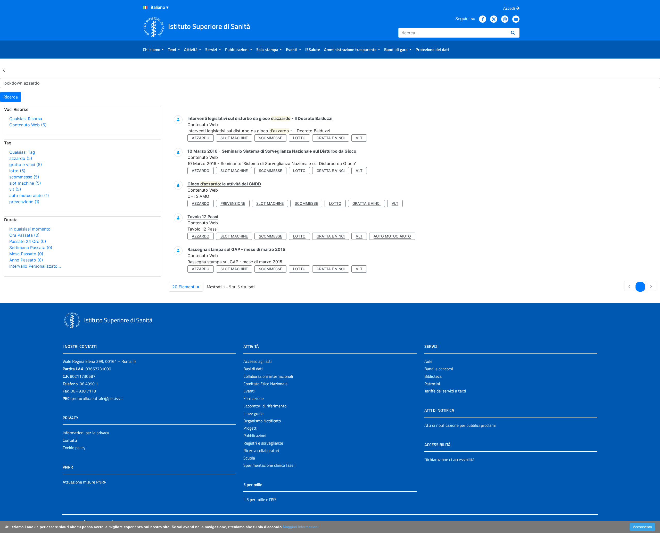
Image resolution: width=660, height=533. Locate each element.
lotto (17, 170)
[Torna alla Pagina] (4, 70)
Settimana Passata (30, 247)
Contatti (70, 440)
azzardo (20, 158)
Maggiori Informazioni (300, 527)
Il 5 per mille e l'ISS (260, 499)
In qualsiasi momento (30, 229)
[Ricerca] (513, 33)
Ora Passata (24, 235)
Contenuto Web (28, 124)
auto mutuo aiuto (29, 195)
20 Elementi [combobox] (183, 286)
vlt (15, 189)
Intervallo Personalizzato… (35, 266)
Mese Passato (26, 253)
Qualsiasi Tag (22, 152)
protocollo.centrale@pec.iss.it (97, 398)
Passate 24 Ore (27, 241)
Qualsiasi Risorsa (25, 118)
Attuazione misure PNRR (84, 482)
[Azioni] (145, 7)
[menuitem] (153, 49)
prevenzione (24, 201)
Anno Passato (26, 260)
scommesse (24, 176)
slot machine (25, 183)
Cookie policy (74, 448)
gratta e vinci (25, 164)
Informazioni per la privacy (86, 433)
